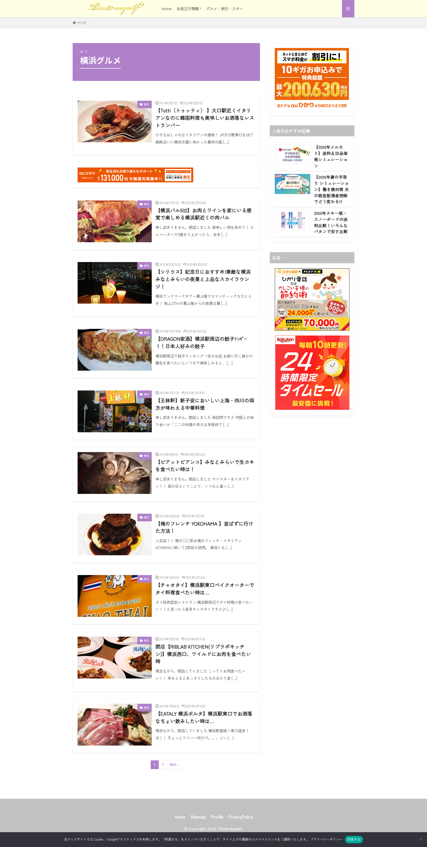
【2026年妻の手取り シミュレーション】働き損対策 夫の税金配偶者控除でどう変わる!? (331, 189)
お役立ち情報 (187, 8)
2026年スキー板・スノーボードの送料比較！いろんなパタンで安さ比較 (331, 222)
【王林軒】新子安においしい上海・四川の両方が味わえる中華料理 (204, 404)
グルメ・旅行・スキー (224, 8)
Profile (217, 817)
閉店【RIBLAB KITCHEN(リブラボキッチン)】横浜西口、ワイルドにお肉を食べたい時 (203, 654)
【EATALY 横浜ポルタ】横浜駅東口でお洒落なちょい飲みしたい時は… (203, 717)
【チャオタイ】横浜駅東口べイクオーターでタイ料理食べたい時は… (204, 588)
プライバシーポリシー (326, 839)
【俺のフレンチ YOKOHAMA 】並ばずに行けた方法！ (204, 527)
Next (173, 765)
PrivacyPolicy (240, 817)
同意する (354, 839)
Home (166, 8)
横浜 (146, 104)
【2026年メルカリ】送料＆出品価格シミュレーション (331, 156)
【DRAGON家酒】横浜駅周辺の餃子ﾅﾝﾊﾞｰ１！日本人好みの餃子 (201, 342)
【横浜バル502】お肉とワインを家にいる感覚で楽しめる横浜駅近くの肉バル (203, 214)
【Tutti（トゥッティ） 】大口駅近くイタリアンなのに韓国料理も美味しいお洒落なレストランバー (204, 117)
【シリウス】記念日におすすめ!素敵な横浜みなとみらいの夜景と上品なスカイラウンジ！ (203, 279)
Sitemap (198, 817)
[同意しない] (420, 839)
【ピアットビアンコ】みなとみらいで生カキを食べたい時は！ (204, 465)
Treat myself (229, 828)
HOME (81, 22)
